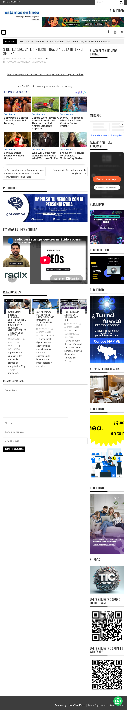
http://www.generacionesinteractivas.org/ (24, 62)
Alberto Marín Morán (31, 58)
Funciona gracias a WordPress (70, 705)
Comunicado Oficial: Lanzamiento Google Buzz (69, 172)
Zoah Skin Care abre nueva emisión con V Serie (71, 316)
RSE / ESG (18, 300)
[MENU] (3, 32)
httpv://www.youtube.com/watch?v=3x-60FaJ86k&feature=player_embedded (45, 74)
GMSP (51, 335)
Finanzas (74, 300)
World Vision (14, 349)
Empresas (9, 300)
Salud (45, 300)
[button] (118, 701)
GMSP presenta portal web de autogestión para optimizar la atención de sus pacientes (45, 318)
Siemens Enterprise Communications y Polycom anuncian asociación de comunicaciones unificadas (24, 173)
